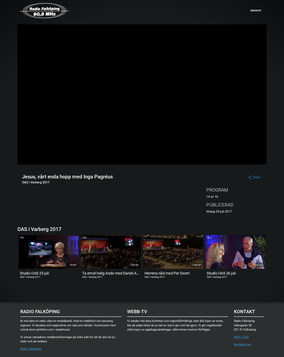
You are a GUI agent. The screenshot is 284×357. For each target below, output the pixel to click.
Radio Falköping (30, 349)
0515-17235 (241, 337)
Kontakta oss (242, 344)
